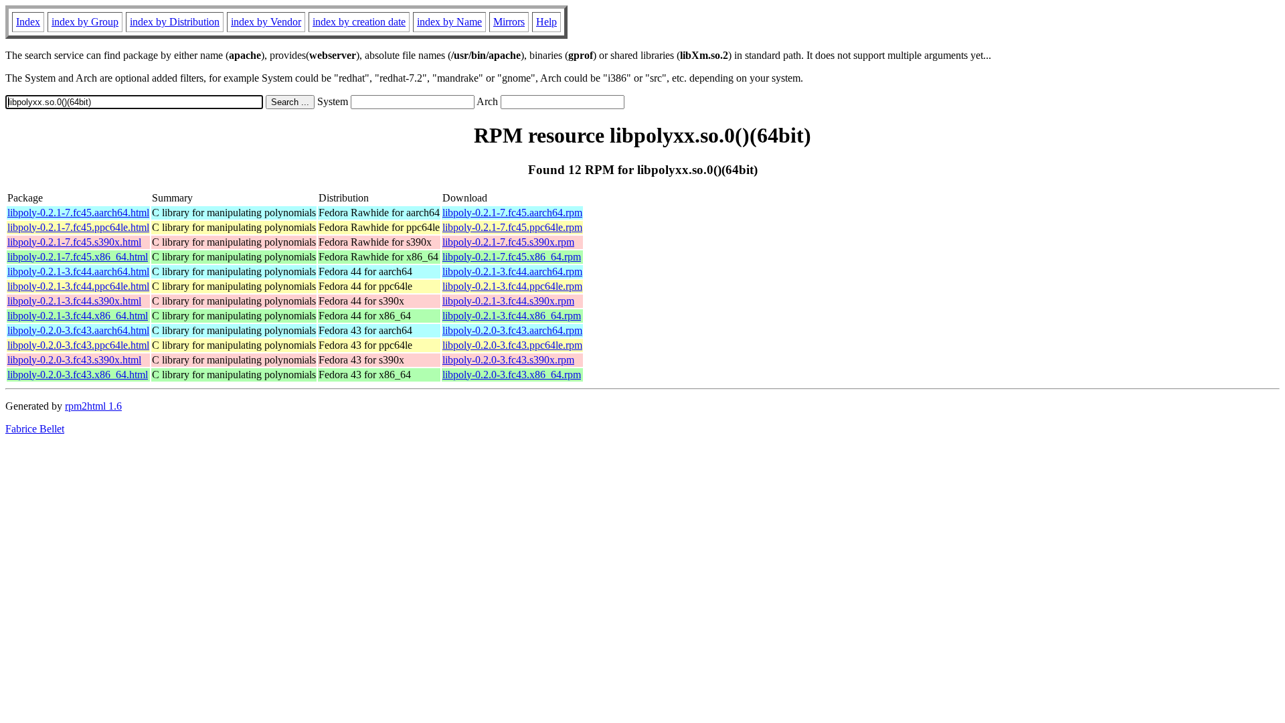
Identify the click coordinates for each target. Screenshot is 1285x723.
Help (546, 21)
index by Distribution (175, 21)
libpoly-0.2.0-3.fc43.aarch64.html (78, 330)
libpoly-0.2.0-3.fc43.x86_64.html (77, 374)
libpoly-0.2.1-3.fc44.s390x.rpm (508, 301)
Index (28, 21)
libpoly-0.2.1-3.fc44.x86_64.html (77, 315)
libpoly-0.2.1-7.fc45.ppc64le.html (78, 227)
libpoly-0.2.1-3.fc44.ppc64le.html (78, 286)
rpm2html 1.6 (93, 406)
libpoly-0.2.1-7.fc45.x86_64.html (77, 256)
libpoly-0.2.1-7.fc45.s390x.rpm (508, 242)
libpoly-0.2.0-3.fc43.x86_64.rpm (511, 374)
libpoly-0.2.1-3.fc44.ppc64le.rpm (512, 286)
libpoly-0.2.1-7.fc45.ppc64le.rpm (512, 227)
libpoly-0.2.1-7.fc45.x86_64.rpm (511, 256)
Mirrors (509, 21)
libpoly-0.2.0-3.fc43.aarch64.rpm (512, 330)
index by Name (449, 21)
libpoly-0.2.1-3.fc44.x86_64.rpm (511, 315)
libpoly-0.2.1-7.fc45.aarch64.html (78, 212)
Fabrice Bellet (34, 428)
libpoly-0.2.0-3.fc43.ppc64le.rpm (512, 345)
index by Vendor (266, 21)
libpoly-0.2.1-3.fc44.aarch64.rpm (512, 271)
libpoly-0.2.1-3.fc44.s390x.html (74, 301)
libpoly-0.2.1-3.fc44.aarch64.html (78, 271)
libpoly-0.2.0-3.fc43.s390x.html (74, 360)
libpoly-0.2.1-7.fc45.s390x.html (74, 242)
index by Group (85, 21)
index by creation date (359, 21)
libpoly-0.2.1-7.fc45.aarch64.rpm (512, 212)
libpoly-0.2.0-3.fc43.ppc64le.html (78, 345)
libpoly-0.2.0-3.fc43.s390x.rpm (508, 360)
